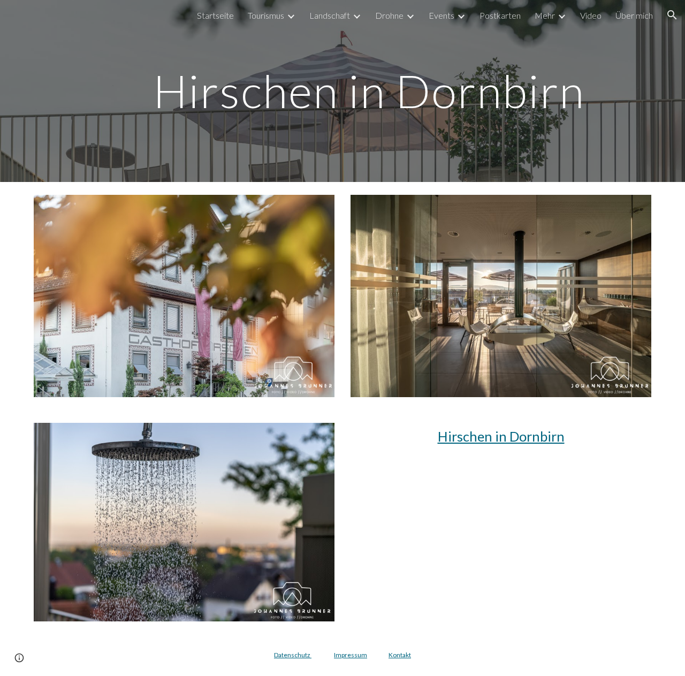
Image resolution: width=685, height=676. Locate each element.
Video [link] (591, 15)
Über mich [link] (634, 15)
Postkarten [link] (500, 15)
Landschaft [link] (329, 15)
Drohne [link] (389, 15)
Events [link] (441, 15)
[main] (368, 91)
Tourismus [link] (266, 15)
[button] (672, 15)
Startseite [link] (215, 15)
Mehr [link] (545, 15)
